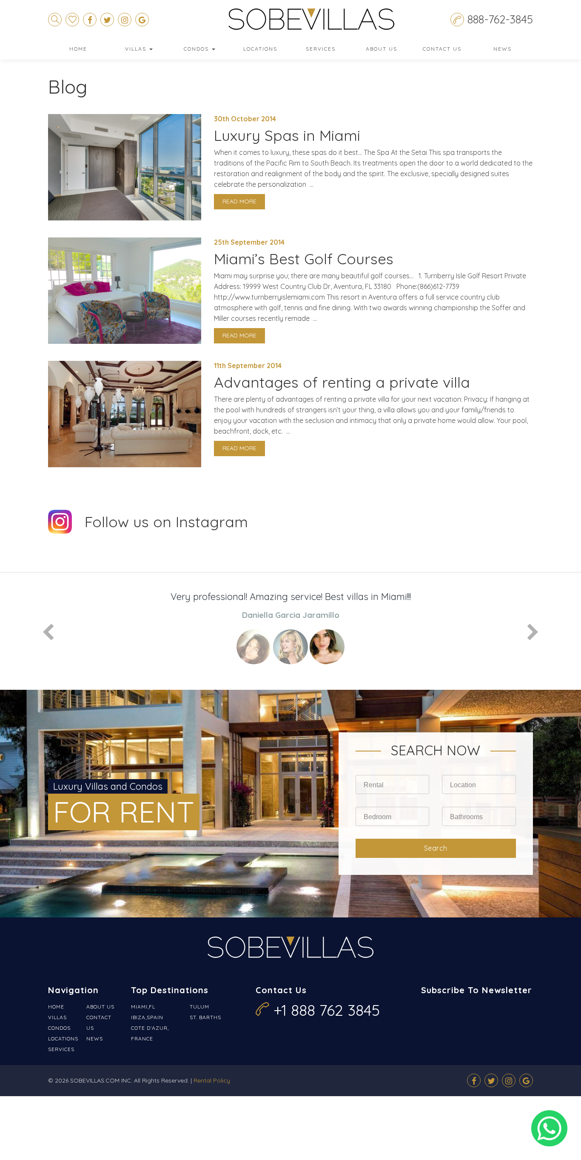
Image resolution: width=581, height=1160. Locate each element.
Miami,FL (143, 1006)
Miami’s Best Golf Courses (303, 258)
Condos (197, 49)
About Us (381, 49)
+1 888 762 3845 (326, 1010)
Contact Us (442, 49)
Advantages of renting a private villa (342, 382)
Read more (239, 201)
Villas (136, 49)
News (502, 49)
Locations (260, 49)
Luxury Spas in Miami (287, 135)
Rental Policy (212, 1080)
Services (321, 49)
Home (78, 49)
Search (435, 848)
